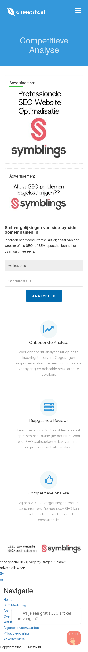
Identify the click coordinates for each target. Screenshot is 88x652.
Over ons (10, 616)
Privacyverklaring (16, 633)
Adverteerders (14, 638)
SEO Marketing (15, 605)
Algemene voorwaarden (21, 627)
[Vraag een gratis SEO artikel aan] (74, 638)
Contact (9, 610)
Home (8, 599)
